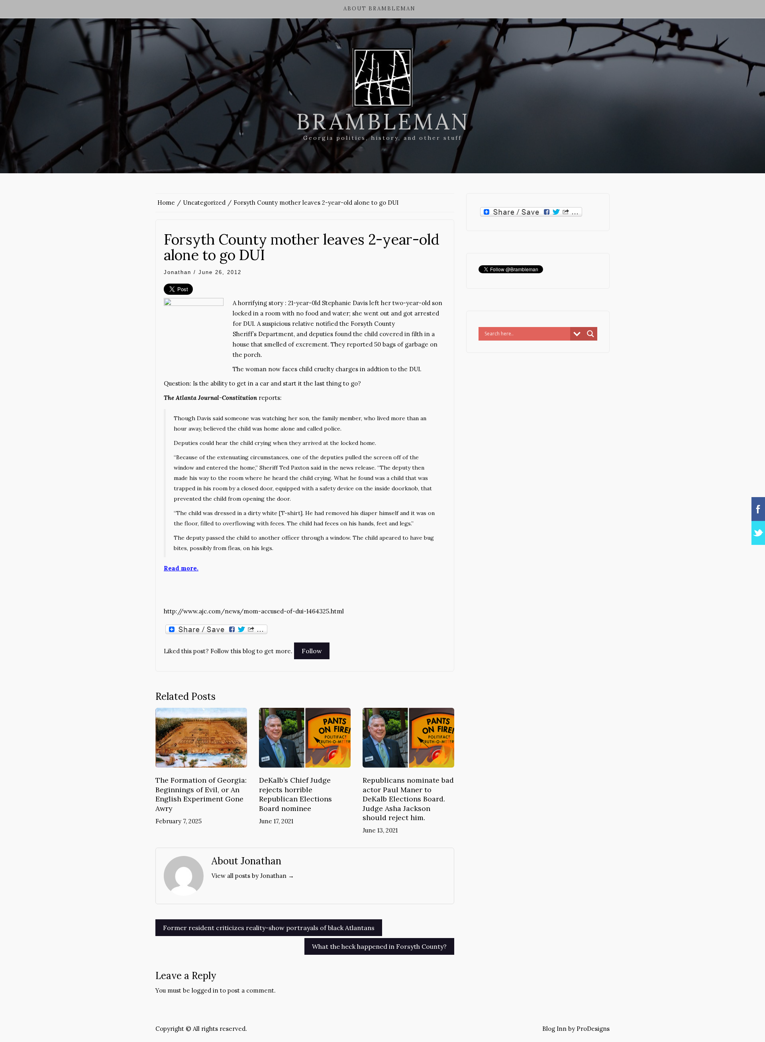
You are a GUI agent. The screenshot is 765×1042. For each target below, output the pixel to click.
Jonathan (177, 272)
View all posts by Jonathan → (253, 875)
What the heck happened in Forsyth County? (379, 946)
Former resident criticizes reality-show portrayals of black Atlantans (269, 928)
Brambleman (382, 121)
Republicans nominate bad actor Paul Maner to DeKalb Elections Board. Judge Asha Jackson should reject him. (408, 799)
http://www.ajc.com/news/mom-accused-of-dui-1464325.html (254, 611)
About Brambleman (379, 8)
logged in (205, 990)
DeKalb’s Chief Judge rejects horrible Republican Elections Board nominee (295, 794)
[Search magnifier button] (590, 334)
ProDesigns (593, 1028)
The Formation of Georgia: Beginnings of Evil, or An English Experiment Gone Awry (201, 794)
